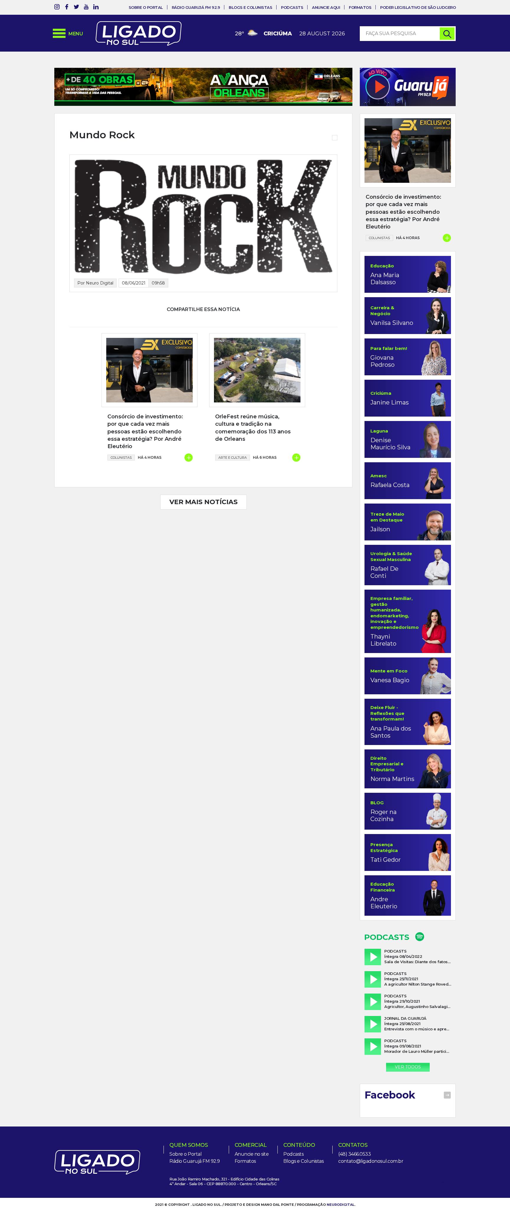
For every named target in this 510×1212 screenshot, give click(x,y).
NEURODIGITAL (340, 1205)
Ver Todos (408, 1067)
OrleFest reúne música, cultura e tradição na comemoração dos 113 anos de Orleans (253, 427)
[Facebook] (66, 8)
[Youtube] (86, 8)
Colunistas (121, 457)
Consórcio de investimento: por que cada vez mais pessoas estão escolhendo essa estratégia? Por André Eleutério (145, 431)
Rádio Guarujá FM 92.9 (196, 7)
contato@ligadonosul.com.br (370, 1161)
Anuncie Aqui (326, 7)
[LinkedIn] (96, 8)
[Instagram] (57, 8)
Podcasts (292, 7)
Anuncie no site (252, 1154)
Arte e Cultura (232, 457)
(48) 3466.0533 (354, 1154)
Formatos (360, 7)
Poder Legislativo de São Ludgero (418, 7)
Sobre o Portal (146, 7)
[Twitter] (76, 8)
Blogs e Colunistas (250, 7)
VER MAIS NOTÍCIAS (203, 502)
